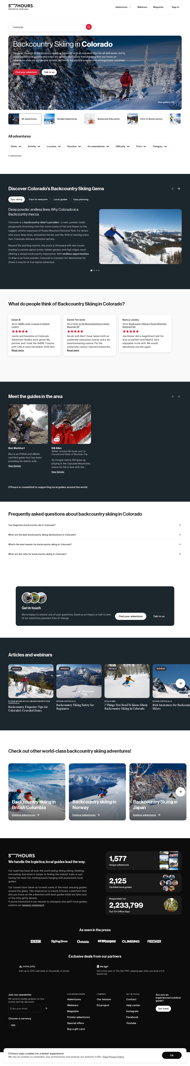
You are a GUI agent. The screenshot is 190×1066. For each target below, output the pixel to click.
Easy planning (80, 199)
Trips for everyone (38, 199)
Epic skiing (16, 199)
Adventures (74, 999)
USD (13, 1025)
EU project (103, 1005)
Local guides (60, 199)
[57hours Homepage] (20, 7)
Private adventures (78, 1017)
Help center (133, 1005)
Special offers (75, 1023)
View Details (14, 466)
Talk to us (49, 72)
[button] (179, 189)
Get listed (163, 1008)
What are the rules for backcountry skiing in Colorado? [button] (37, 554)
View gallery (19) (166, 102)
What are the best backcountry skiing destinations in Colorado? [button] (42, 534)
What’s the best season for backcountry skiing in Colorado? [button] (40, 544)
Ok (172, 1055)
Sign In (175, 7)
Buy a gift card (76, 1029)
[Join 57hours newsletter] (46, 1009)
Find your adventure (26, 72)
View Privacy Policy (113, 1056)
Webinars (142, 7)
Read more (18, 350)
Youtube (131, 1023)
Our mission (104, 999)
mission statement (33, 905)
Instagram (132, 1011)
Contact (131, 999)
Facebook (132, 1017)
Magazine (158, 7)
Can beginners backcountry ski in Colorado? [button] (32, 525)
